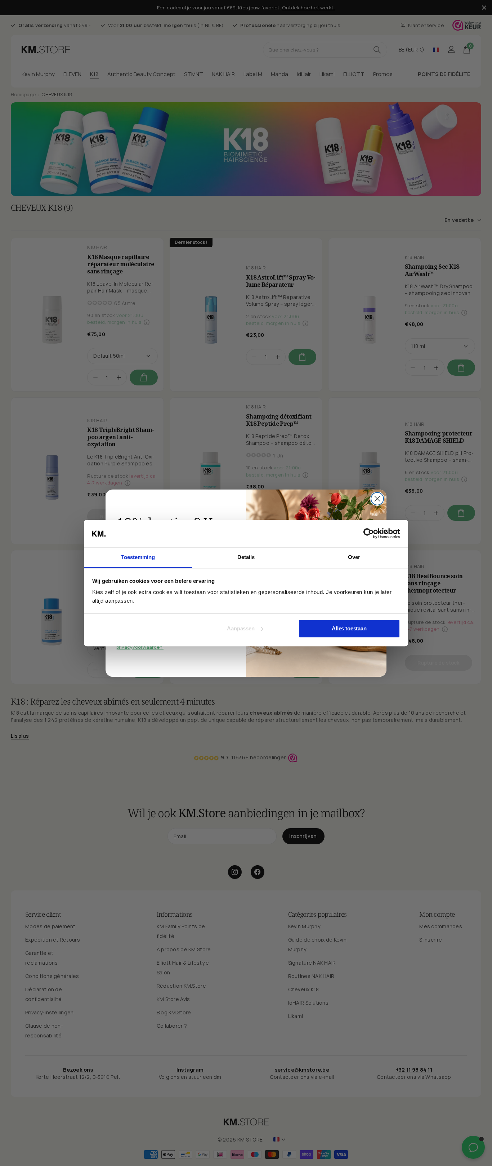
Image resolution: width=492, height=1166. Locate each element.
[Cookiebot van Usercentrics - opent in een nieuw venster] (368, 533)
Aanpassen (241, 628)
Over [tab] (354, 557)
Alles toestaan (349, 628)
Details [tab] (246, 557)
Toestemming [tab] (138, 557)
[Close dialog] (377, 498)
